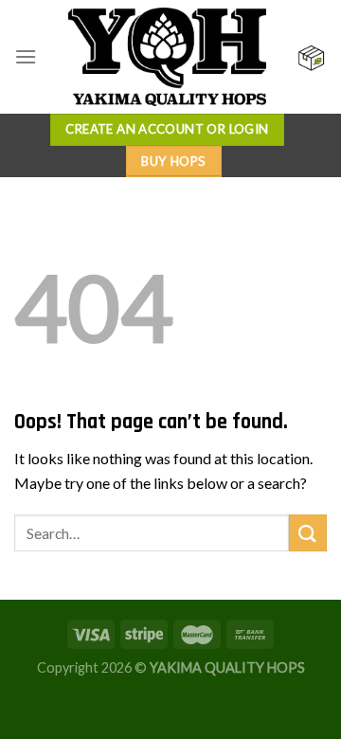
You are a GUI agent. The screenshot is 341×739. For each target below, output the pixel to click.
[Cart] (311, 57)
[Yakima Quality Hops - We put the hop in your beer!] (166, 57)
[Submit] (308, 532)
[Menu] (25, 56)
